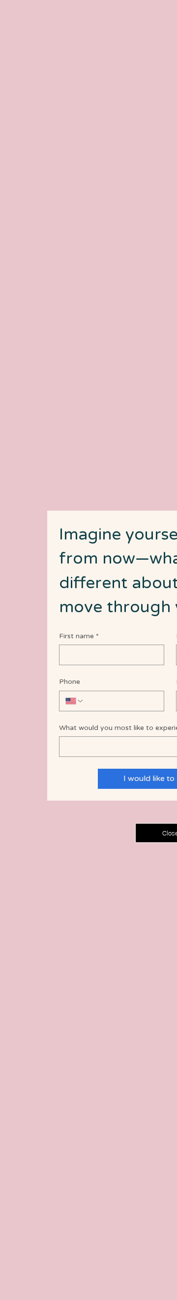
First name (79, 636)
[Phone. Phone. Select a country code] (74, 701)
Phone (69, 681)
